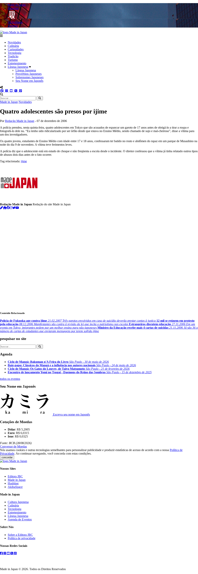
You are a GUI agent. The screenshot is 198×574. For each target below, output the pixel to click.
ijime (24, 161)
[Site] (5, 207)
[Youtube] (17, 207)
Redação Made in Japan (19, 121)
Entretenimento (17, 63)
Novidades (14, 42)
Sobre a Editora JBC (20, 534)
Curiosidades (16, 49)
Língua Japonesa (18, 66)
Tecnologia (14, 52)
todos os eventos (10, 378)
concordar (7, 457)
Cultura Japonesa (18, 502)
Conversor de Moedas (13, 446)
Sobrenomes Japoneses (29, 77)
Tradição (13, 56)
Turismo (13, 59)
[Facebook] (8, 207)
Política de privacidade (21, 538)
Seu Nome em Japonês (29, 80)
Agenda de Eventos (20, 519)
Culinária (13, 46)
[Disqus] (99, 258)
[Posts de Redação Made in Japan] (1, 207)
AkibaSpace (15, 486)
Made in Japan (9, 102)
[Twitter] (13, 207)
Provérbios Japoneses (28, 73)
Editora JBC (15, 476)
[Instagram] (11, 207)
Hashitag (13, 483)
